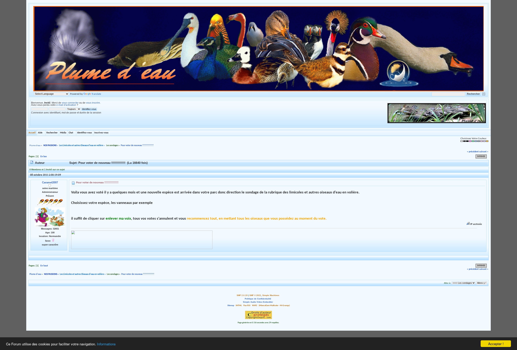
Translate (96, 94)
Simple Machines (270, 295)
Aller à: (447, 283)
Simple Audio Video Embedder (258, 302)
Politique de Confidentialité (258, 299)
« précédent (473, 152)
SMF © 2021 (255, 295)
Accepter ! (496, 343)
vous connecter (70, 103)
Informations (106, 343)
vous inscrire (93, 103)
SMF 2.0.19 (242, 295)
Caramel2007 (50, 182)
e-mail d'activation (66, 105)
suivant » (483, 152)
